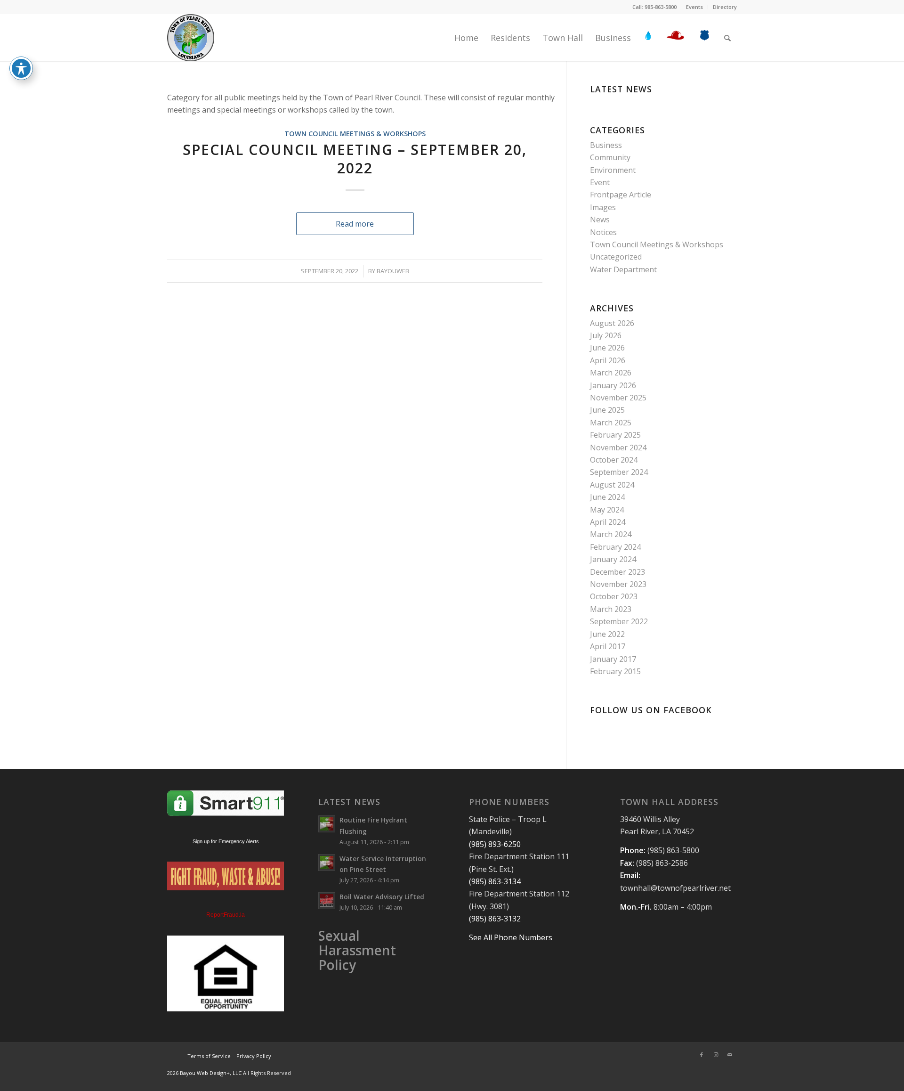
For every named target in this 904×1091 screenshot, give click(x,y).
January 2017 (613, 659)
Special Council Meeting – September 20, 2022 (355, 159)
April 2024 (607, 522)
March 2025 (610, 422)
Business (606, 145)
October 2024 (614, 460)
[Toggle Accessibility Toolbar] (21, 68)
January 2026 (613, 385)
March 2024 (610, 534)
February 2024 (615, 547)
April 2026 (607, 360)
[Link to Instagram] (716, 1055)
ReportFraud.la (225, 915)
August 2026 (612, 323)
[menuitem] (694, 7)
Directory (725, 6)
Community (610, 157)
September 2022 (619, 621)
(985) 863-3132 (495, 918)
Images (603, 207)
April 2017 (607, 646)
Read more (355, 224)
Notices (603, 232)
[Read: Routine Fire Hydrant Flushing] (326, 823)
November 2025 (618, 397)
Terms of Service (209, 1055)
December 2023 (617, 572)
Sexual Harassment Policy (357, 950)
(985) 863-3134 (495, 881)
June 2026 (607, 347)
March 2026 (610, 372)
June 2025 (607, 410)
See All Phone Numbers (510, 937)
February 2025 (615, 435)
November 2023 (618, 584)
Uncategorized (616, 257)
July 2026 (606, 335)
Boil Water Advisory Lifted (381, 896)
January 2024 (613, 559)
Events (694, 6)
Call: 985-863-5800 (654, 6)
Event (600, 182)
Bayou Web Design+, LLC (211, 1072)
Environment (613, 170)
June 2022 (607, 634)
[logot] (190, 37)
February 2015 (615, 671)
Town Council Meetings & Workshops (355, 133)
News (600, 219)
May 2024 (607, 510)
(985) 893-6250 (495, 844)
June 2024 (607, 497)
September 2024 (619, 472)
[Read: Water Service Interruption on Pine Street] (326, 862)
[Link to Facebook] (701, 1055)
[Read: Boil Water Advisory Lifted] (326, 900)
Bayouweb (393, 271)
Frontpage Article (620, 194)
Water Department (623, 269)
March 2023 (610, 609)
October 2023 (614, 596)
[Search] (727, 37)
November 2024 (618, 447)
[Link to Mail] (730, 1055)
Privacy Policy (253, 1055)
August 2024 (612, 485)
